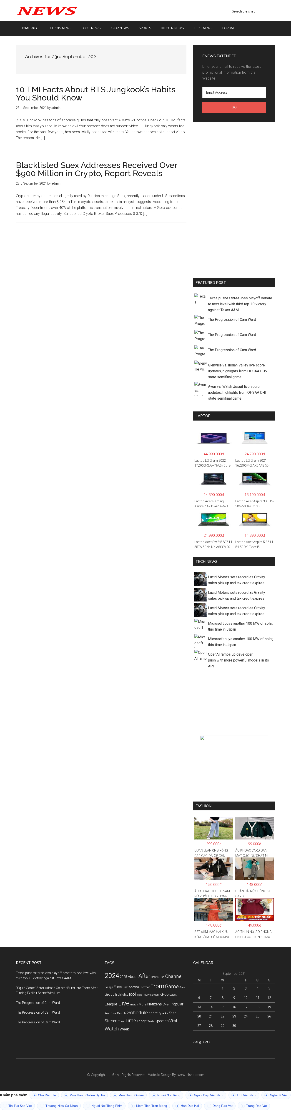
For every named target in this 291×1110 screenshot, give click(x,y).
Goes (182, 987)
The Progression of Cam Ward (232, 319)
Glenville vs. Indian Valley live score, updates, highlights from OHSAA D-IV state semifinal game (237, 371)
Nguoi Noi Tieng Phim (105, 1106)
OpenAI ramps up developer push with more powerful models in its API (238, 660)
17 (246, 1007)
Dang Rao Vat (220, 1106)
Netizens (154, 1004)
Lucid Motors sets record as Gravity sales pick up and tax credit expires (236, 580)
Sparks (163, 1013)
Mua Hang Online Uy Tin (85, 1095)
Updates (162, 1021)
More (143, 1004)
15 (222, 1007)
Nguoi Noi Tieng (166, 1095)
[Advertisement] (234, 199)
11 (257, 998)
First (125, 987)
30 (234, 1025)
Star (172, 1013)
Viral (173, 1021)
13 (199, 1007)
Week (124, 1029)
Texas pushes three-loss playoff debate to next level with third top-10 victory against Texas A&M (240, 304)
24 (246, 1016)
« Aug (197, 1042)
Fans (117, 986)
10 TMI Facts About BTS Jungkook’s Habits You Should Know (96, 93)
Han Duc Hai (187, 1106)
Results (122, 1013)
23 (234, 1016)
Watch (112, 1029)
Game (172, 986)
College (109, 987)
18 (257, 1007)
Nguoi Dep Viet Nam (206, 1095)
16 (234, 1007)
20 (199, 1016)
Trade (151, 1021)
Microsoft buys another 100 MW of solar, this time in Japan (240, 626)
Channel (174, 976)
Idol (132, 994)
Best (154, 977)
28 (211, 1025)
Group (110, 994)
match (134, 1004)
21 (211, 1016)
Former (145, 987)
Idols (139, 994)
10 (246, 998)
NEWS (59, 10)
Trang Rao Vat (254, 1106)
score (153, 1013)
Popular (177, 1004)
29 (222, 1025)
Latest (173, 994)
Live (124, 1003)
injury (146, 994)
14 (211, 1007)
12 (269, 998)
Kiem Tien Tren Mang (149, 1106)
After (144, 976)
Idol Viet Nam (244, 1095)
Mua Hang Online (129, 1095)
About (133, 977)
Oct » (206, 1042)
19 (269, 1007)
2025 (123, 977)
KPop (164, 994)
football (134, 987)
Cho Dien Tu (45, 1095)
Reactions (110, 1013)
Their (121, 1021)
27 (199, 1025)
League (111, 1004)
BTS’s (160, 977)
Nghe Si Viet (277, 1095)
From (157, 986)
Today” (142, 1021)
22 (222, 1016)
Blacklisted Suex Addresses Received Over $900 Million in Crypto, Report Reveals (96, 169)
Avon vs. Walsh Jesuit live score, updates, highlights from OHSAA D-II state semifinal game (237, 392)
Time (130, 1020)
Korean (154, 994)
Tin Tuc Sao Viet (18, 1106)
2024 (112, 976)
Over (166, 1004)
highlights (121, 994)
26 (269, 1016)
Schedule (137, 1013)
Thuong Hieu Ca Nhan (59, 1106)
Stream (111, 1021)
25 (257, 1016)
